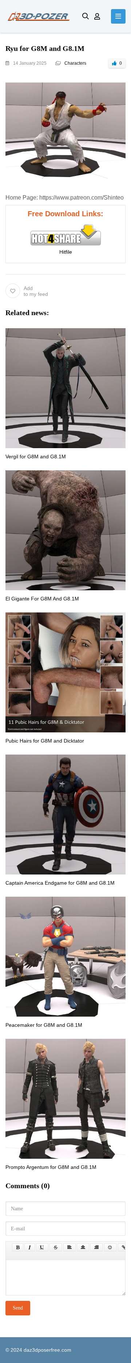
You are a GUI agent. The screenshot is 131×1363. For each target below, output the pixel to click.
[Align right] (96, 1247)
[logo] (38, 16)
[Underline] (42, 1247)
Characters (75, 63)
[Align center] (83, 1247)
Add (36, 291)
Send (18, 1308)
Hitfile (65, 252)
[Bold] (17, 1247)
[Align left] (69, 1247)
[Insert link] (124, 1247)
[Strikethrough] (55, 1247)
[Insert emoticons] (110, 1247)
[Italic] (29, 1247)
